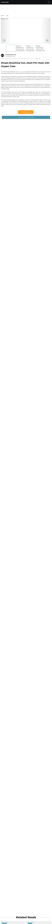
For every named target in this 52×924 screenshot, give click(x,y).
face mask (22, 71)
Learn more (37, 58)
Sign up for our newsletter (26, 117)
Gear (7, 15)
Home (2, 15)
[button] (4, 40)
